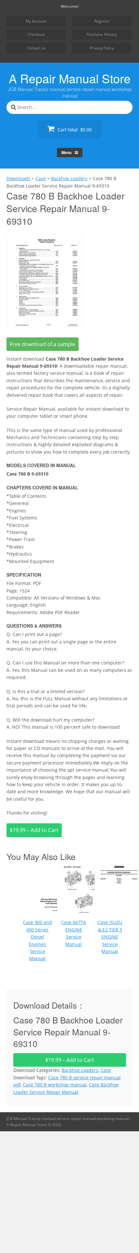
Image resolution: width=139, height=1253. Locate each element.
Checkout (36, 34)
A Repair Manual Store (70, 78)
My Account (36, 21)
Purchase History (101, 34)
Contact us (36, 48)
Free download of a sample (42, 344)
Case (106, 1070)
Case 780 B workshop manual (55, 1085)
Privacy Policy (102, 48)
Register (101, 21)
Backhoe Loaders (80, 1070)
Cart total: (74, 130)
